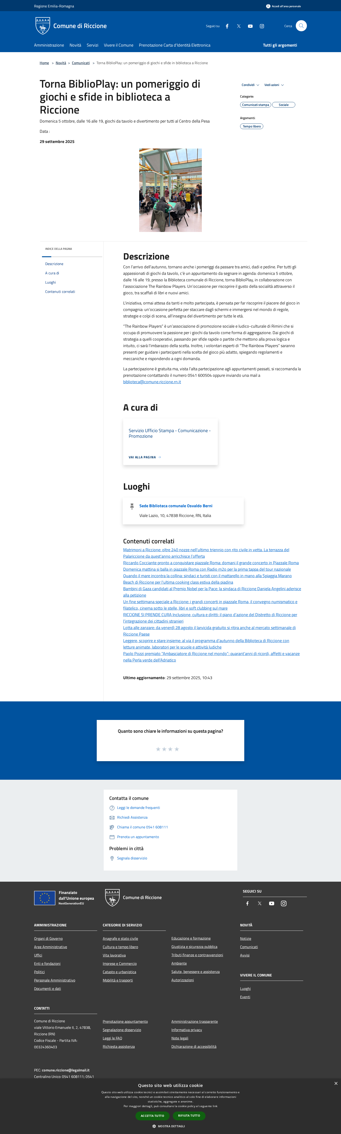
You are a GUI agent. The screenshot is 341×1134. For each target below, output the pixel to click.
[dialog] (170, 1106)
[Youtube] (248, 25)
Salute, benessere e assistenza (195, 971)
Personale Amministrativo (54, 980)
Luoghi (245, 988)
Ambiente (179, 963)
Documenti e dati (47, 988)
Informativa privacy (186, 1030)
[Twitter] (236, 25)
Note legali (179, 1038)
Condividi (248, 84)
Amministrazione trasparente (194, 1021)
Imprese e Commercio (120, 963)
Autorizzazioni (182, 980)
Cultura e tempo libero (120, 947)
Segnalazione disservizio (122, 1030)
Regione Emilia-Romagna (54, 6)
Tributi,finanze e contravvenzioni (197, 955)
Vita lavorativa (114, 955)
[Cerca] (301, 25)
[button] (170, 1126)
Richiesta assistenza (119, 1046)
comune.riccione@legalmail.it (66, 1070)
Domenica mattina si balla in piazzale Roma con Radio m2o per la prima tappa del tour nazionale (207, 569)
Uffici (38, 955)
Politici (39, 972)
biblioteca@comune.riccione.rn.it (152, 382)
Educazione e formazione (191, 938)
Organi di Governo (48, 938)
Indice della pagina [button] (58, 249)
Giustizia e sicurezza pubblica (194, 946)
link (215, 1106)
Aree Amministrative (50, 947)
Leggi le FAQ (112, 1038)
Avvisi (245, 955)
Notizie (245, 938)
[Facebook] (225, 25)
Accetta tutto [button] (152, 1116)
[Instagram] (260, 25)
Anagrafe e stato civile (120, 938)
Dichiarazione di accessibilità (193, 1046)
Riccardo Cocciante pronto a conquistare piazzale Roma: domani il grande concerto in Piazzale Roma (211, 563)
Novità (61, 63)
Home (44, 63)
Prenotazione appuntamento (125, 1021)
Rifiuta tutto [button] (189, 1116)
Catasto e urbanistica (119, 972)
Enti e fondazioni (47, 963)
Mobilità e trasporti (118, 980)
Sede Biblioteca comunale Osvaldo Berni (175, 506)
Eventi (245, 997)
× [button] (336, 1083)
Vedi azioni (272, 84)
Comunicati (81, 63)
